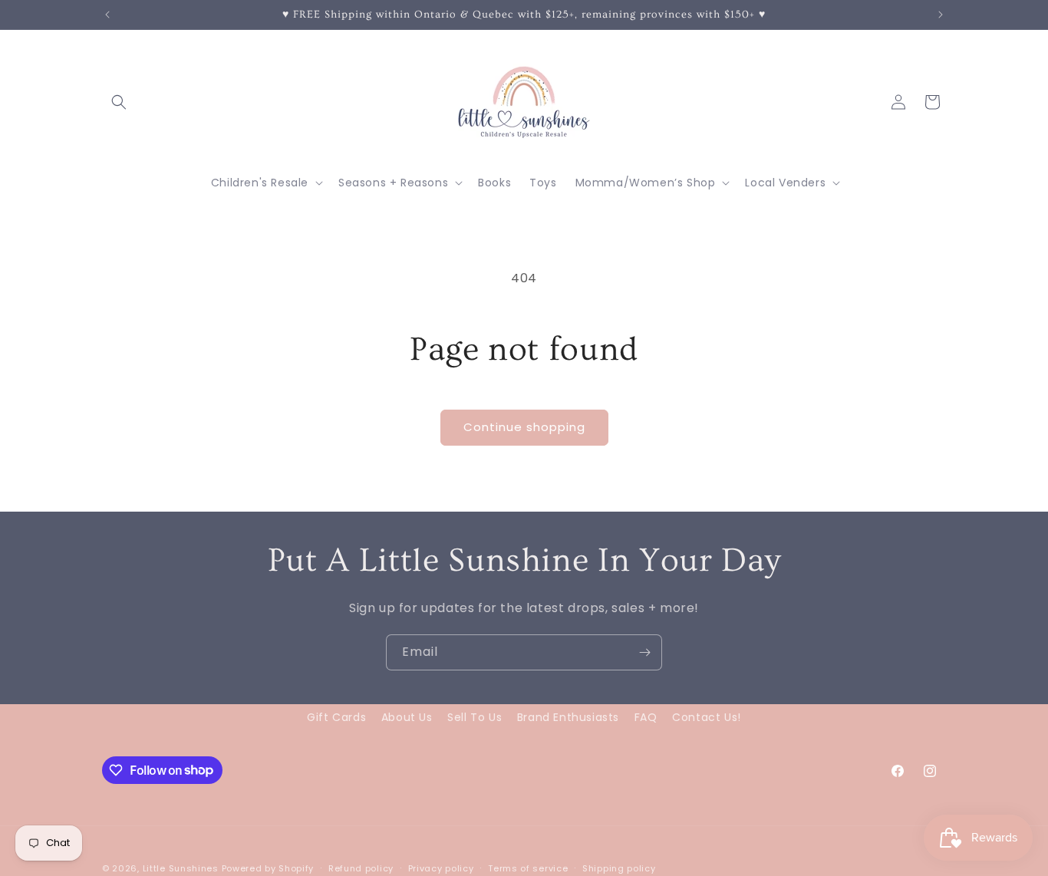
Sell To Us (474, 717)
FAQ (645, 717)
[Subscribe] (644, 652)
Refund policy (361, 867)
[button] (119, 102)
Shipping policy (619, 867)
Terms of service (528, 867)
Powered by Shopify (268, 868)
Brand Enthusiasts (568, 717)
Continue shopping (524, 427)
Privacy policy (441, 867)
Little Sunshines (181, 868)
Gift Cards (336, 717)
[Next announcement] (940, 14)
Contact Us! (706, 717)
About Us (407, 717)
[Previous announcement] (107, 14)
